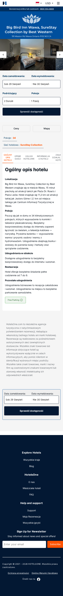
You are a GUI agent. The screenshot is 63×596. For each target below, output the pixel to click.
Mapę (47, 128)
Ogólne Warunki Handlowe (45, 573)
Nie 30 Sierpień (41, 84)
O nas (31, 482)
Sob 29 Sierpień (12, 84)
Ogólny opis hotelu (8, 157)
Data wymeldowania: (43, 76)
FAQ (31, 494)
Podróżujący (10, 93)
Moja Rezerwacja (32, 516)
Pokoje (35, 93)
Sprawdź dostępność (31, 111)
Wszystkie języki (31, 522)
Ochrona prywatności (18, 573)
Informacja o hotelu (43, 157)
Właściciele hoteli (32, 488)
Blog (31, 466)
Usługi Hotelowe (28, 157)
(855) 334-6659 (47, 9)
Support (31, 510)
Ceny (16, 128)
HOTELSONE (34, 564)
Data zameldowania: (14, 76)
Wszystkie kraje (31, 459)
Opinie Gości (18, 157)
